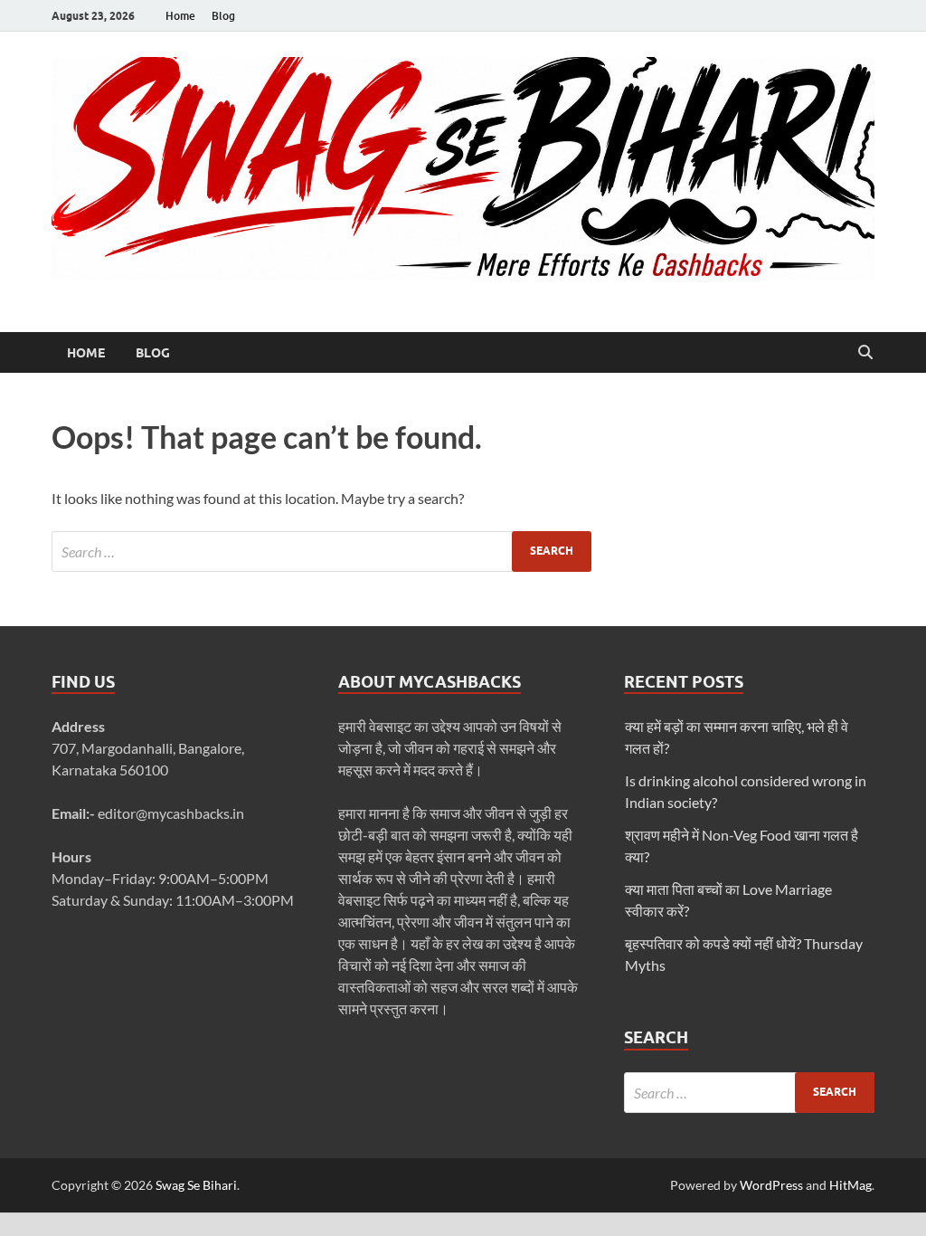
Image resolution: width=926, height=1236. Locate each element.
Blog (223, 16)
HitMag (850, 1185)
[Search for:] (321, 551)
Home (180, 16)
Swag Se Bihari (196, 1185)
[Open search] (865, 353)
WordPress (771, 1185)
